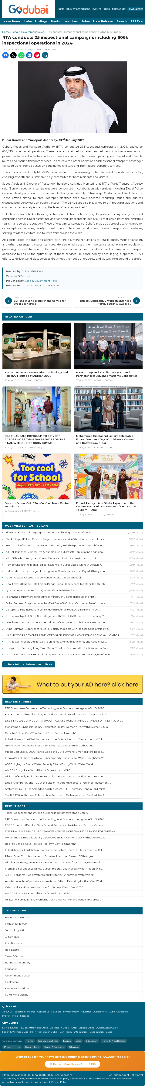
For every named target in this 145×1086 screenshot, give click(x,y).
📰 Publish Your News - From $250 (72, 1064)
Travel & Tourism (15, 956)
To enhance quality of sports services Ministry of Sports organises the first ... (51, 596)
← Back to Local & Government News (28, 664)
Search (121, 21)
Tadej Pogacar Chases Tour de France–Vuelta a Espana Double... (45, 577)
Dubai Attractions (118, 1011)
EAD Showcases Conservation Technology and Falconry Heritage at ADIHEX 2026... (55, 708)
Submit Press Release (97, 21)
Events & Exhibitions (17, 988)
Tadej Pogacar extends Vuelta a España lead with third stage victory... (47, 812)
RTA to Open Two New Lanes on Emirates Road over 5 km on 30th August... (50, 745)
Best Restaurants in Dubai (74, 1031)
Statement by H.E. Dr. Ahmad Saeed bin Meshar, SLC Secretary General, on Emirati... (56, 789)
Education (119, 9)
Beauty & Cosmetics (17, 917)
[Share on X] (13, 55)
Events (97, 9)
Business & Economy (17, 962)
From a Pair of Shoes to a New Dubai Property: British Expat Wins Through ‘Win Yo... (55, 758)
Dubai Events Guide (107, 1027)
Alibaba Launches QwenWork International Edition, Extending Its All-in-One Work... (54, 881)
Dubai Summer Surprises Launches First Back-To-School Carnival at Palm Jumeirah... (57, 603)
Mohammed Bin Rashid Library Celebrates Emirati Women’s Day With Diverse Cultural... (57, 727)
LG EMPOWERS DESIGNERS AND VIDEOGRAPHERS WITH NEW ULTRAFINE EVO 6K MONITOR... (63, 635)
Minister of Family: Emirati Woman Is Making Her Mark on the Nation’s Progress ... (53, 899)
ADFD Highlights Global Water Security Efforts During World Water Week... (50, 764)
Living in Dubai (10, 1027)
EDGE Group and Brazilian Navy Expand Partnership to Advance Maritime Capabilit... (56, 825)
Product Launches (64, 21)
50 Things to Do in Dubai (44, 1031)
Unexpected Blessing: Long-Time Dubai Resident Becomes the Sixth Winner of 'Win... (58, 648)
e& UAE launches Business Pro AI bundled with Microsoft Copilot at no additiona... (55, 551)
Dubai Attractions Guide (34, 1027)
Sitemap (24, 1015)
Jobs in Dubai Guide (101, 1031)
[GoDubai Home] (28, 9)
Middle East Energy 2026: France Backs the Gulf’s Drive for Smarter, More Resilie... (54, 751)
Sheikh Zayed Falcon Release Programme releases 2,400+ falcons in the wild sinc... (56, 539)
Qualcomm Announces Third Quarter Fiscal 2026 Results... (41, 590)
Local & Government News (28, 32)
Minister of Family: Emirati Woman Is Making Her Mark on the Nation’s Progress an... (54, 776)
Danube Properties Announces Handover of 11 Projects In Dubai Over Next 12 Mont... (56, 622)
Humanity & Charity (16, 994)
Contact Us (43, 1011)
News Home (12, 21)
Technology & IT (14, 930)
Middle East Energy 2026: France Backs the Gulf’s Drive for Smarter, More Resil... (53, 862)
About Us (7, 1011)
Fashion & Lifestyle (16, 924)
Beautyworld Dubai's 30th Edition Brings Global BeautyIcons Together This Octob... (56, 583)
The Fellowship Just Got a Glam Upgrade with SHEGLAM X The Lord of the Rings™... (56, 615)
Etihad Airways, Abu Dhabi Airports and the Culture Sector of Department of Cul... (54, 850)
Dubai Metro (100, 1011)
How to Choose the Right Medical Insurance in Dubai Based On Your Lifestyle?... (54, 564)
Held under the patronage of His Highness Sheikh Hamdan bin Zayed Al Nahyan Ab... (57, 571)
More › (135, 701)
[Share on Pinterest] (37, 55)
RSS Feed (56, 1011)
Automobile (12, 937)
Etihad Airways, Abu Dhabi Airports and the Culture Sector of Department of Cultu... (55, 739)
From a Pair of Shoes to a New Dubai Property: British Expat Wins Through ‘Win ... (55, 545)
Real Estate (12, 949)
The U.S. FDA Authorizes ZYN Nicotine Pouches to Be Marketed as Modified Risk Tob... (57, 795)
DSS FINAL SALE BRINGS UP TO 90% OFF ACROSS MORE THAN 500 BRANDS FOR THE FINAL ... (62, 831)
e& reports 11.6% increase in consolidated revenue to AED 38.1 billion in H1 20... (53, 609)
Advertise (86, 1011)
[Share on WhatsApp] (21, 55)
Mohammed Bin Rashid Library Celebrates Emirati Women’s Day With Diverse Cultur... (56, 837)
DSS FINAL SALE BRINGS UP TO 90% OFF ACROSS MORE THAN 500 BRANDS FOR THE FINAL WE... (64, 720)
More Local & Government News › (116, 316)
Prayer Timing (10, 1015)
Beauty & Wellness (78, 9)
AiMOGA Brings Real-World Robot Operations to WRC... (38, 770)
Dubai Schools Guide (82, 1027)
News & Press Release (114, 1040)
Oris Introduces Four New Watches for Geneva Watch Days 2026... (45, 887)
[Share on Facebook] (5, 55)
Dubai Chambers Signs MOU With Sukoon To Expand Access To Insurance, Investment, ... (58, 782)
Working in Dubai (59, 1027)
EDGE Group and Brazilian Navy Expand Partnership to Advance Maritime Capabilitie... (57, 714)
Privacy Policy (71, 1011)
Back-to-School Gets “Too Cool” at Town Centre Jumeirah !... (41, 733)
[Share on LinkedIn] (29, 55)
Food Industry (13, 943)
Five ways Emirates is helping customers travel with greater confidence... (50, 532)
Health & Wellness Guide (15, 1031)
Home (61, 9)
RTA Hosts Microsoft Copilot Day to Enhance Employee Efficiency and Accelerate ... (56, 641)
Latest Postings (35, 21)
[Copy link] (45, 55)
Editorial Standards (25, 1011)
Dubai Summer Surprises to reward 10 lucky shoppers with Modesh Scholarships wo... (58, 628)
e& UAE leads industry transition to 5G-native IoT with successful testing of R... (52, 558)
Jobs (107, 9)
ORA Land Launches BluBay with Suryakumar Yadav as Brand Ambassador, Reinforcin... (58, 654)
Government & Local (17, 975)
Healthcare (12, 982)
